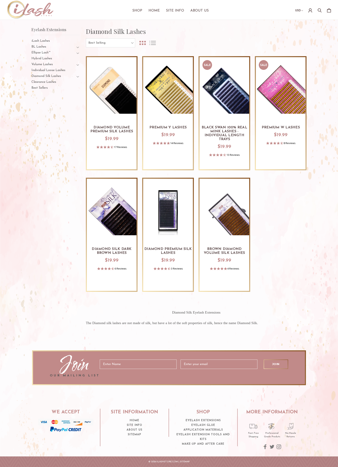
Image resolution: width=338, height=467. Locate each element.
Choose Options (111, 110)
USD (298, 10)
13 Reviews (233, 155)
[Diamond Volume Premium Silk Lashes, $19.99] (112, 89)
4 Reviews (233, 268)
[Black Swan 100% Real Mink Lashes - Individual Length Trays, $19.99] (224, 89)
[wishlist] (129, 64)
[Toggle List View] (152, 43)
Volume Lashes (42, 64)
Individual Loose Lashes (48, 70)
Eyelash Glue (203, 425)
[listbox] (110, 43)
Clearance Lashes (43, 82)
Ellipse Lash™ (40, 52)
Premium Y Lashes (168, 127)
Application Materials (203, 429)
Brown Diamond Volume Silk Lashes (224, 251)
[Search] (319, 10)
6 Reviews (121, 268)
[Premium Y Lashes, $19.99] (168, 89)
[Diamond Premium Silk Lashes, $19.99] (168, 210)
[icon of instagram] (278, 446)
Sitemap (134, 434)
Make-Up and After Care (203, 444)
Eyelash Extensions (203, 420)
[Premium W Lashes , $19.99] (281, 89)
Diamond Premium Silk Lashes (168, 251)
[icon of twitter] (272, 446)
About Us (199, 11)
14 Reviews (176, 143)
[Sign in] (310, 10)
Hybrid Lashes (41, 58)
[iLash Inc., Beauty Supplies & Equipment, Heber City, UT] (65, 439)
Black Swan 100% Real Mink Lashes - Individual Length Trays (224, 133)
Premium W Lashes (281, 127)
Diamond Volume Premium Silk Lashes (111, 129)
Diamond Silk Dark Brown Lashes (111, 251)
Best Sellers (39, 87)
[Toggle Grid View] (142, 43)
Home (154, 11)
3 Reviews (177, 268)
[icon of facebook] (265, 446)
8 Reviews (290, 143)
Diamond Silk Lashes (46, 76)
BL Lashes (38, 46)
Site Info (175, 11)
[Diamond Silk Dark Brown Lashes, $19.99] (112, 210)
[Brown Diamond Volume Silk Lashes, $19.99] (224, 210)
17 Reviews (120, 147)
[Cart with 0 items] (329, 10)
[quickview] (129, 75)
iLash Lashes (40, 40)
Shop (137, 11)
